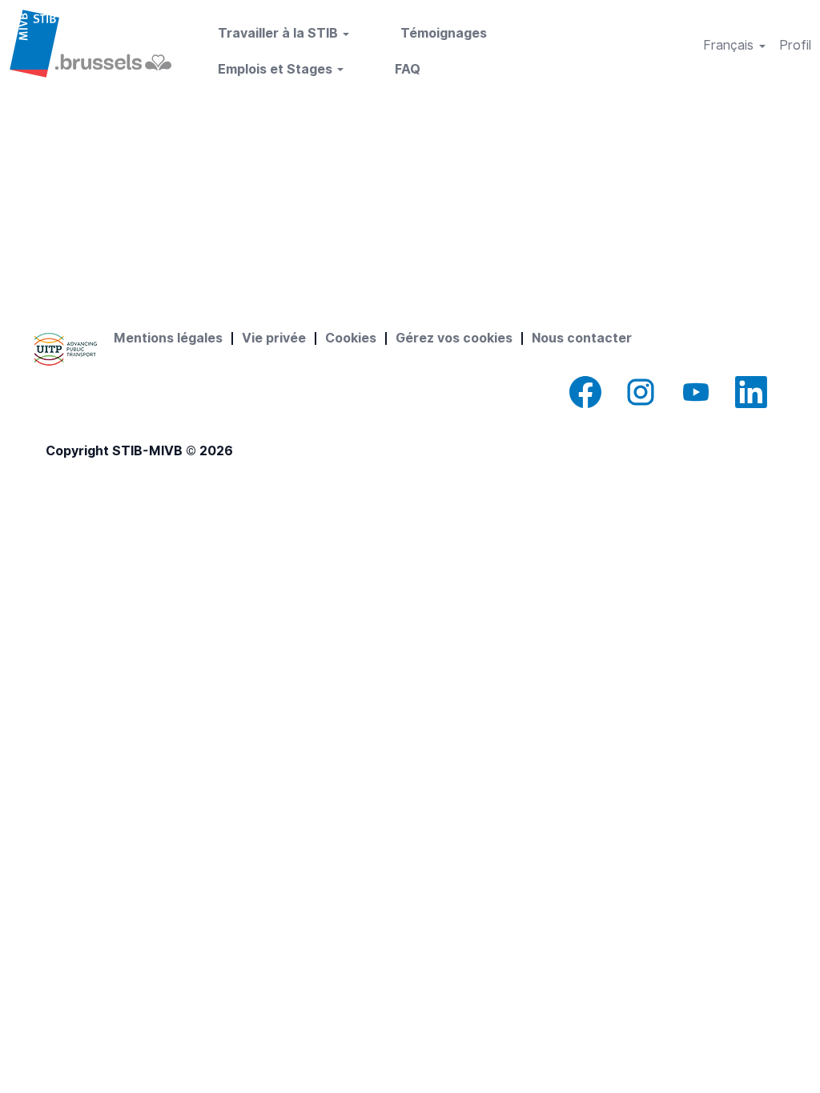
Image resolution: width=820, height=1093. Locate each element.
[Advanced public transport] (66, 349)
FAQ (407, 69)
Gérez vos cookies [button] (454, 338)
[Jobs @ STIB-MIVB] (90, 43)
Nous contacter (582, 338)
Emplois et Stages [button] (277, 69)
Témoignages (443, 33)
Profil (795, 45)
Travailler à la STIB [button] (279, 33)
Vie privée (274, 338)
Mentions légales (168, 338)
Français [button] (730, 45)
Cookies (350, 338)
